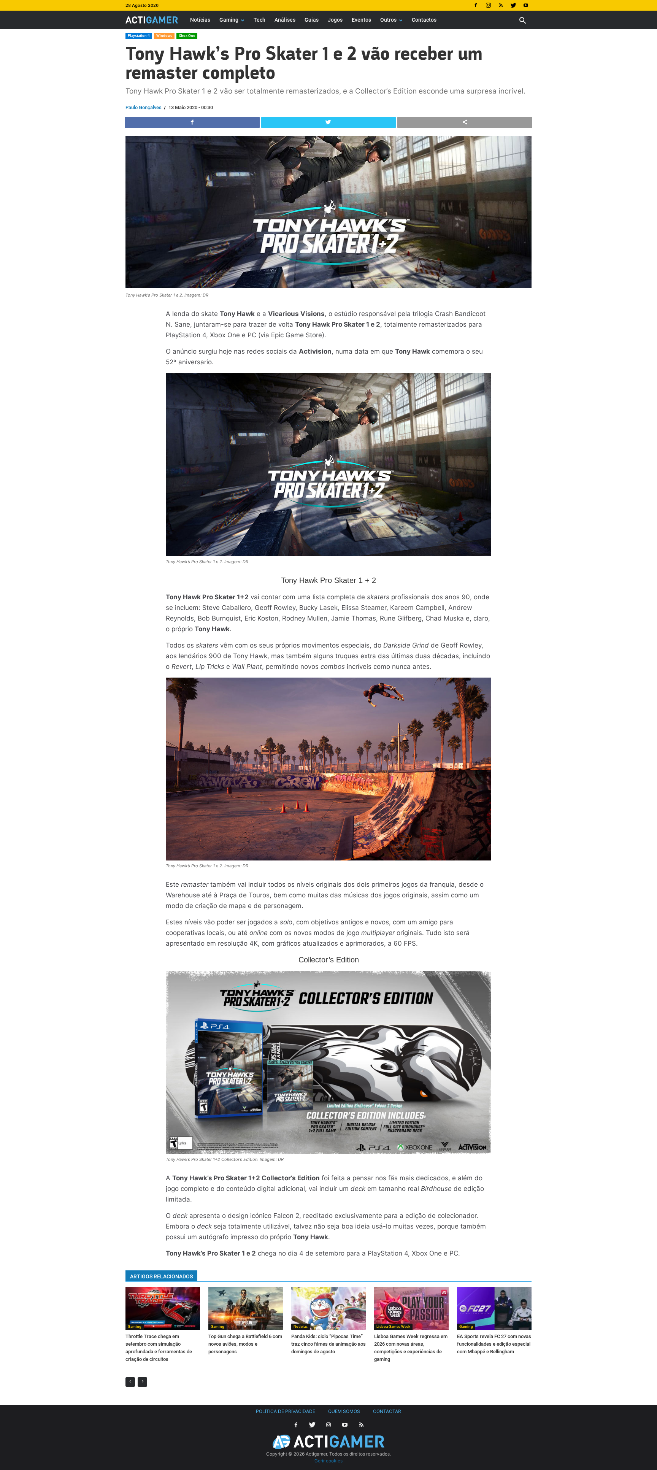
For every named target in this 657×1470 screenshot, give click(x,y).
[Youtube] (526, 5)
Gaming (228, 20)
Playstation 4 (139, 35)
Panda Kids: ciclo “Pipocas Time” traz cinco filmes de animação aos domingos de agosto (328, 1343)
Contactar (387, 1411)
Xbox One (187, 35)
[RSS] (500, 5)
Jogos (335, 20)
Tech (259, 20)
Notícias (200, 20)
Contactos (424, 20)
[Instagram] (488, 5)
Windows (164, 35)
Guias (312, 20)
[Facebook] (475, 5)
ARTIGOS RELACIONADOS (161, 1276)
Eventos (361, 20)
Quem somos (344, 1411)
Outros (388, 20)
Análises (285, 20)
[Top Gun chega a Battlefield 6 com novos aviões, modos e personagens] (245, 1308)
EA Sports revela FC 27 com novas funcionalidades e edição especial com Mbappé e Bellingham (494, 1343)
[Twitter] (513, 5)
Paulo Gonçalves (143, 107)
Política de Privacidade (285, 1411)
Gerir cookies (328, 1461)
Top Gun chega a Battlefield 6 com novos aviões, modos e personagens (245, 1343)
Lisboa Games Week (393, 1326)
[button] (522, 21)
